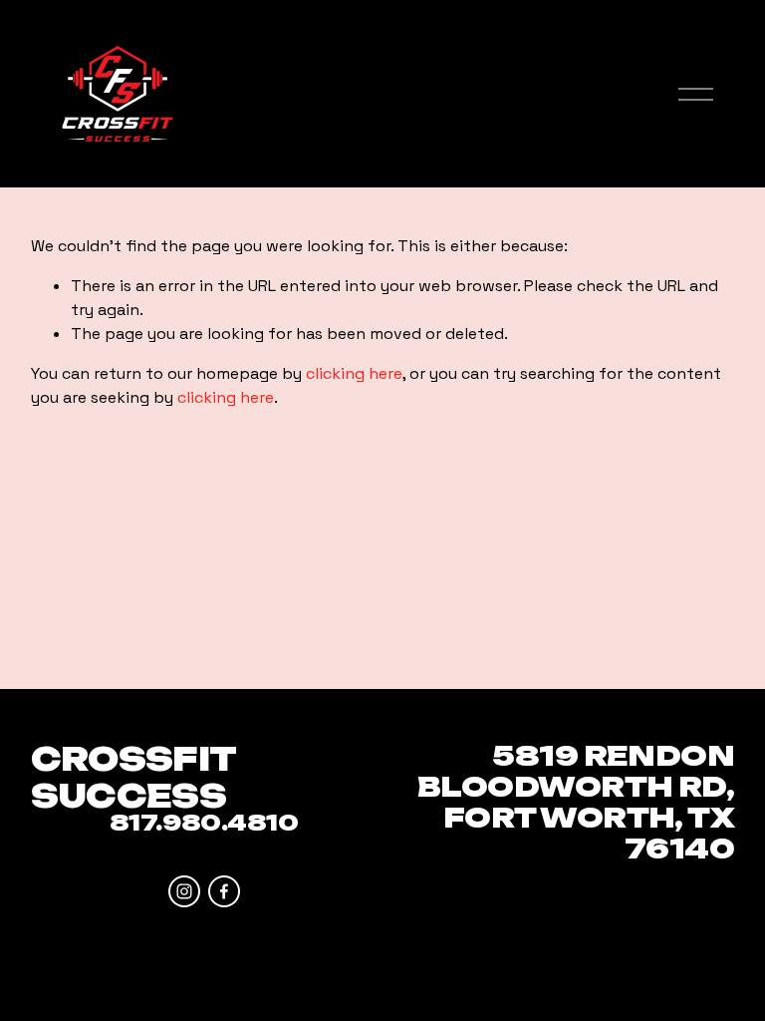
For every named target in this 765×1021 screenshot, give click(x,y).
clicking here (354, 373)
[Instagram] (184, 891)
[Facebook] (224, 891)
